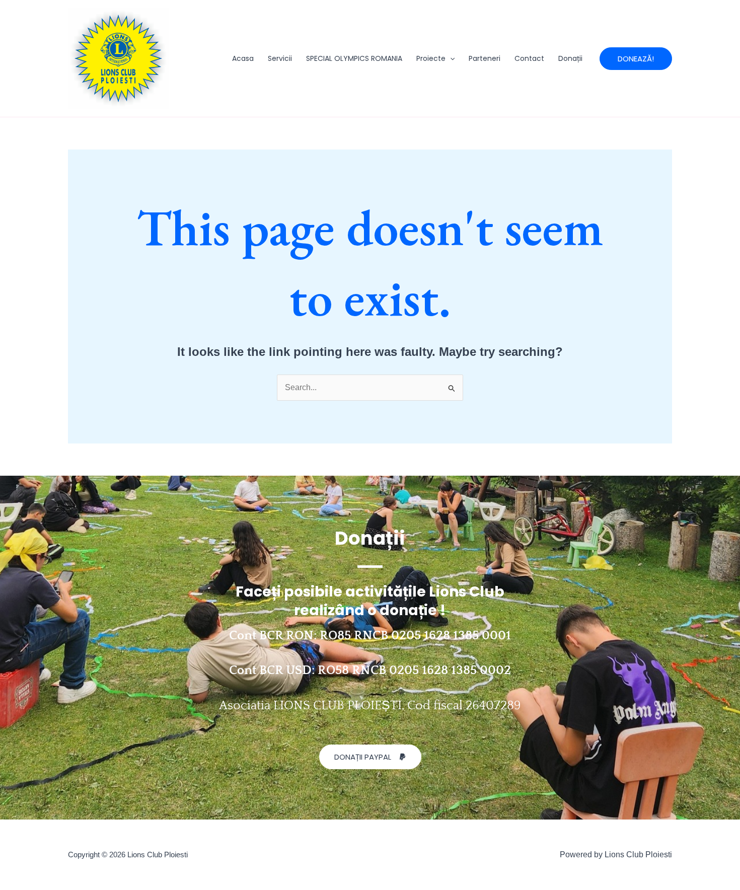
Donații (570, 58)
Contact (529, 58)
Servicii (280, 58)
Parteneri (484, 58)
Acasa (243, 58)
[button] (450, 58)
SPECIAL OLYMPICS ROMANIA (354, 58)
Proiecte (431, 58)
